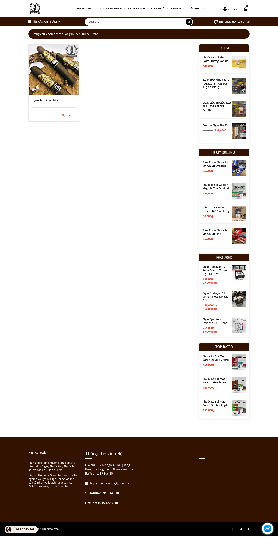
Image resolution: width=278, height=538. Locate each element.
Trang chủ (84, 8)
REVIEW (176, 8)
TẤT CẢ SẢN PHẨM (110, 8)
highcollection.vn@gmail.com (110, 483)
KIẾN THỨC (158, 8)
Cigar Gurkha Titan (46, 100)
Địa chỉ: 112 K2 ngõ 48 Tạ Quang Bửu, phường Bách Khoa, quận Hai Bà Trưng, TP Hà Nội (109, 469)
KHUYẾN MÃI (136, 8)
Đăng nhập (232, 9)
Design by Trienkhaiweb (43, 529)
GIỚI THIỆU (194, 8)
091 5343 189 (25, 529)
